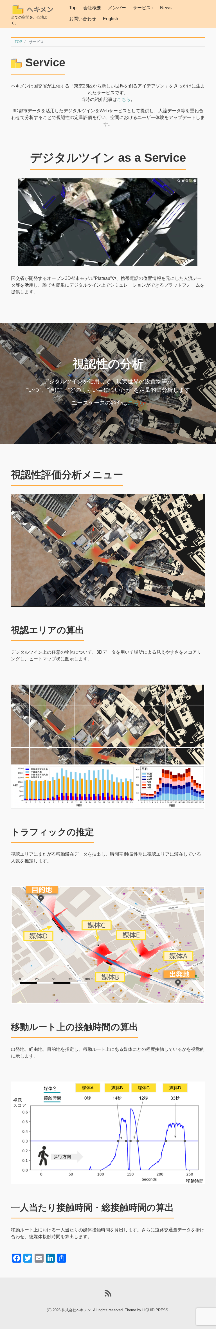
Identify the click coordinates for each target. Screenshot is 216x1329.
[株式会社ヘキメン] (32, 8)
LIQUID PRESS (155, 1310)
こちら (123, 99)
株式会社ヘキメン (76, 1310)
